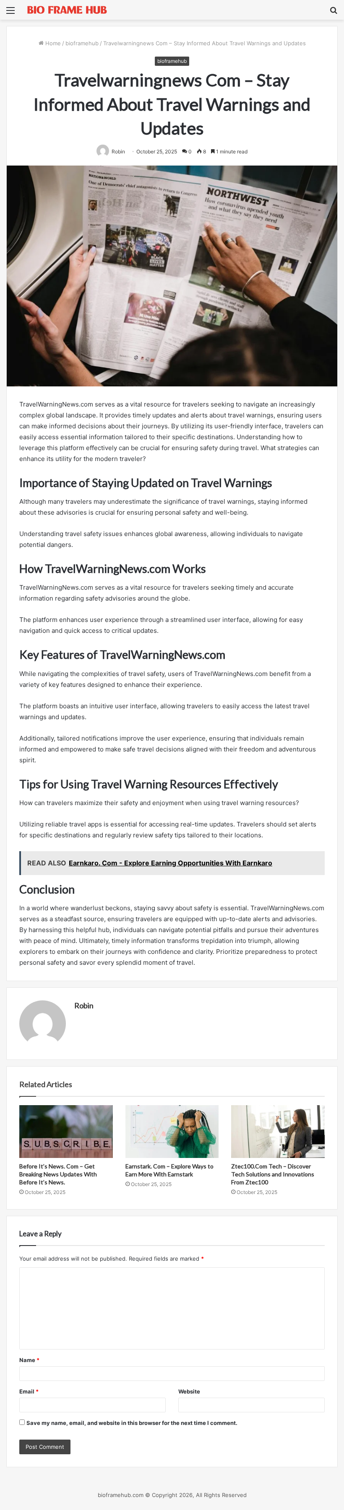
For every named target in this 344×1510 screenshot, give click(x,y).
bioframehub (82, 43)
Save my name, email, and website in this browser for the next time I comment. (131, 1422)
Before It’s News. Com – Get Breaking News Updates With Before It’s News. (58, 1174)
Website (189, 1391)
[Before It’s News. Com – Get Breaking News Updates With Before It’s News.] (66, 1131)
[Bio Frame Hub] (67, 10)
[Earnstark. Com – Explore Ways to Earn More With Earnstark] (172, 1131)
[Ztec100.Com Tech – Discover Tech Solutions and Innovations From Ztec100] (278, 1131)
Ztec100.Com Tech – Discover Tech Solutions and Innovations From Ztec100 (272, 1174)
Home (52, 43)
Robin (84, 1005)
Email (29, 1391)
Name (29, 1360)
